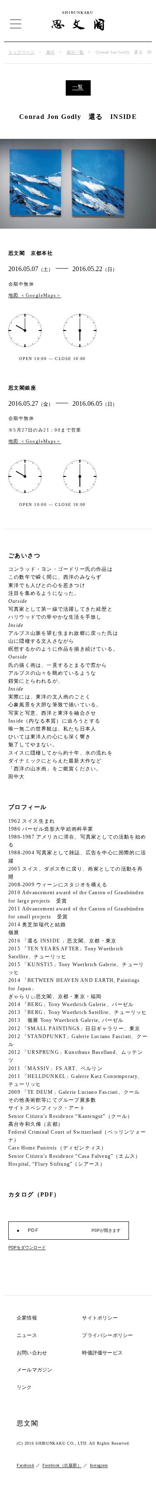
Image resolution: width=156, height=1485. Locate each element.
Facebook (25, 1465)
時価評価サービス (102, 1353)
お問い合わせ (32, 1353)
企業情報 (27, 1318)
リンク (24, 1387)
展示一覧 (75, 52)
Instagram (99, 1465)
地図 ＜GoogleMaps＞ (34, 295)
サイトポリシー (99, 1318)
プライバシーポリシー (107, 1335)
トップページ (21, 52)
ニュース (27, 1335)
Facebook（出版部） (62, 1465)
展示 (50, 52)
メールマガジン (34, 1370)
